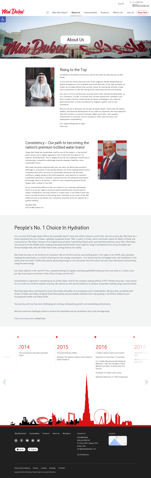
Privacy (35, 468)
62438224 (140, 5)
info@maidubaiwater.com (86, 448)
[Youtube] (27, 440)
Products (105, 12)
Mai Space (66, 433)
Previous (5, 382)
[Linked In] (33, 440)
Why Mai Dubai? (59, 12)
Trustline (61, 468)
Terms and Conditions (22, 468)
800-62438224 (83, 440)
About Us (75, 12)
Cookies (44, 468)
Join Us (130, 12)
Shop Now (142, 12)
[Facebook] (21, 440)
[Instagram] (16, 441)
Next (145, 382)
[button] (3, 19)
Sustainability (90, 12)
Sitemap (52, 468)
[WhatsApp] (38, 440)
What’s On (118, 12)
